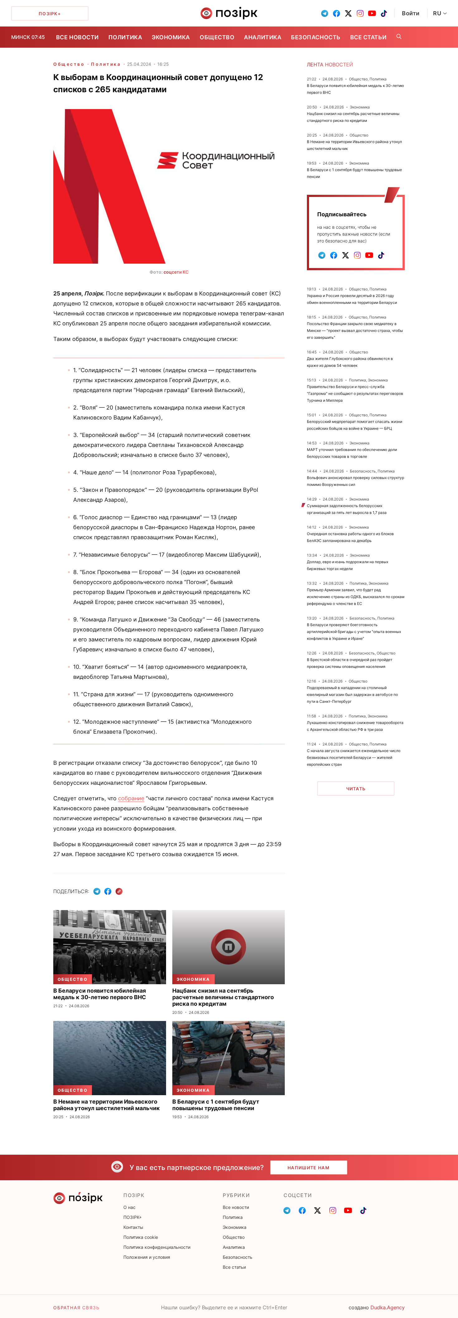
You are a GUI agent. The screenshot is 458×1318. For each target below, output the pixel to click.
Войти (411, 13)
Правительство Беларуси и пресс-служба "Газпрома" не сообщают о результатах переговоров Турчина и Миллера (355, 393)
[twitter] (348, 13)
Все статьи (368, 37)
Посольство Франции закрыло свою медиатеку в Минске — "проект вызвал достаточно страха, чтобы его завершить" (355, 330)
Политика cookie (140, 1237)
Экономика (171, 37)
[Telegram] (97, 891)
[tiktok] (384, 13)
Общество (217, 37)
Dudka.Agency (387, 1307)
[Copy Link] (119, 891)
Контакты (133, 1227)
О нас (129, 1207)
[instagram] (360, 13)
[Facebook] (107, 891)
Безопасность (315, 37)
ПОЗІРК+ (132, 1217)
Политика (125, 37)
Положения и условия (146, 1257)
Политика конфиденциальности (156, 1247)
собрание (131, 798)
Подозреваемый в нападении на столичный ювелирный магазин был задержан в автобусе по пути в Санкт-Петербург (352, 694)
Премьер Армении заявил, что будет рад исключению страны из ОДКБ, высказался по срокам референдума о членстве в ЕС (355, 596)
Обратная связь (76, 1307)
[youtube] (372, 13)
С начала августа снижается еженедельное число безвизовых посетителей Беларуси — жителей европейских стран (353, 757)
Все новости (77, 37)
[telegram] (324, 13)
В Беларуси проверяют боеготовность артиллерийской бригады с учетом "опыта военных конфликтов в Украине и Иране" (354, 631)
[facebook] (336, 13)
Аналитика (262, 37)
